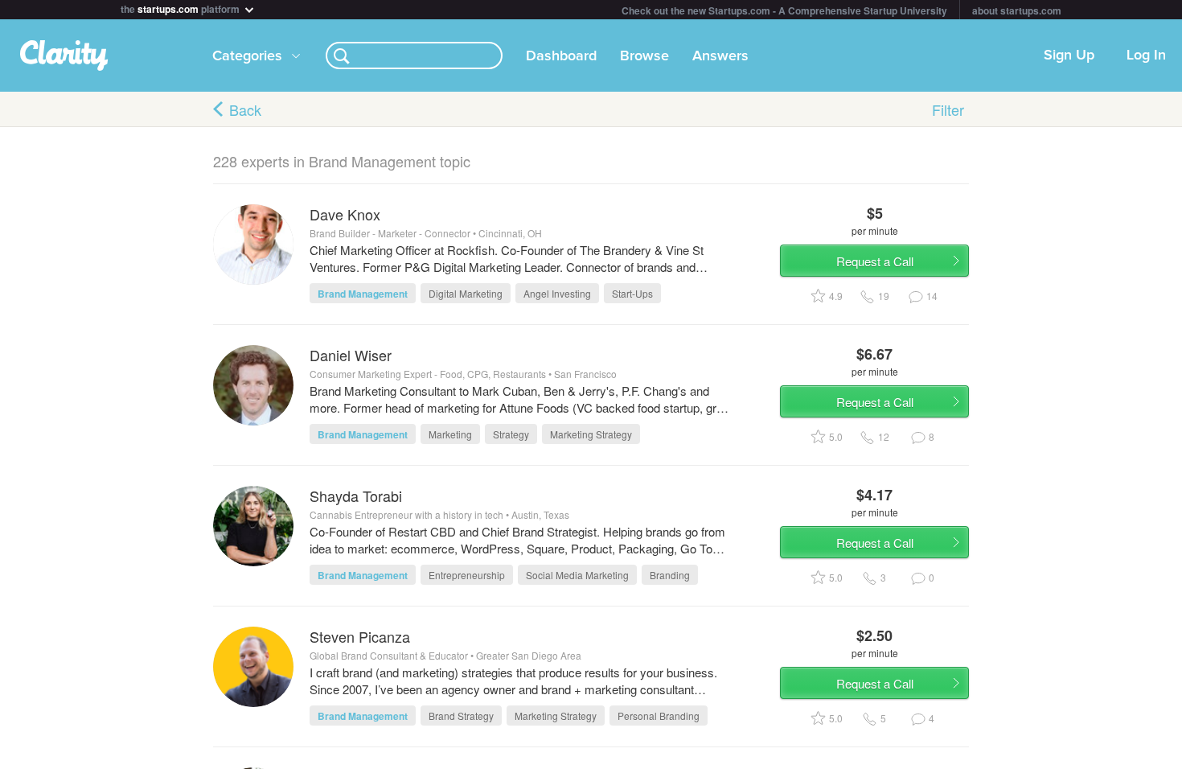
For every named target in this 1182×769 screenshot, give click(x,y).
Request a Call (874, 261)
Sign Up (1069, 55)
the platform (181, 8)
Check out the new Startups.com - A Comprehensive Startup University (784, 10)
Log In (1146, 55)
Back (245, 109)
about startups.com (1016, 10)
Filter (948, 109)
